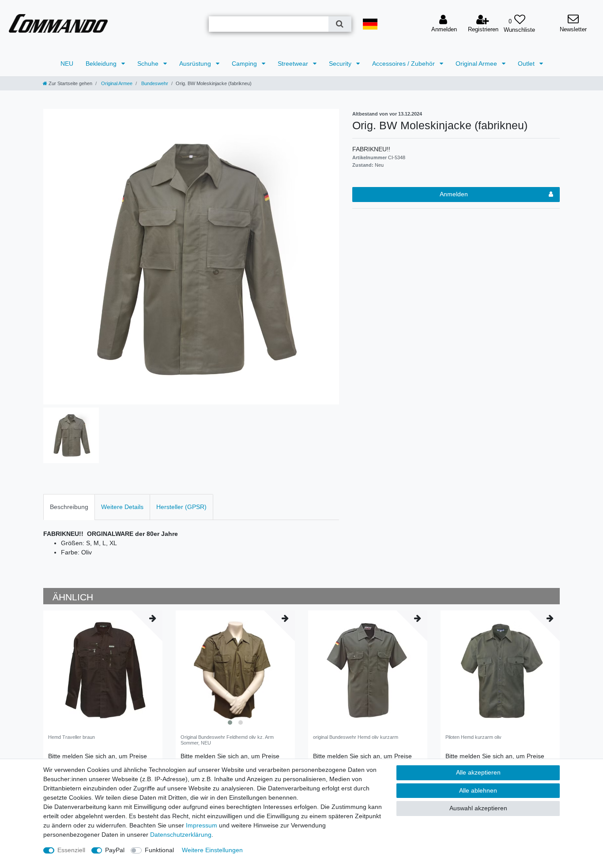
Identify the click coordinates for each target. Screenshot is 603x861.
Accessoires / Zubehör (404, 63)
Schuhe (148, 63)
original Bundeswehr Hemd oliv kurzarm (355, 737)
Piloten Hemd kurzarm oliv (473, 737)
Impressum (201, 825)
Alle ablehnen (478, 790)
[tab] (69, 507)
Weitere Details (122, 506)
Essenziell (71, 850)
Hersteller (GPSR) (181, 506)
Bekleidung (102, 63)
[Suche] (339, 24)
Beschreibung (69, 506)
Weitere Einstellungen (212, 850)
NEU (66, 63)
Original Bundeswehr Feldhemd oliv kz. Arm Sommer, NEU (227, 739)
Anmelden (454, 194)
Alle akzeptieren (478, 772)
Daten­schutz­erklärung (180, 834)
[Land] (370, 24)
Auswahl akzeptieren (478, 808)
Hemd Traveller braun (71, 737)
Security (341, 63)
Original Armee (477, 63)
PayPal (114, 850)
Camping (245, 63)
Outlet (527, 63)
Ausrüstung (196, 63)
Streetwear (294, 63)
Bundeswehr (154, 83)
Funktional (159, 850)
